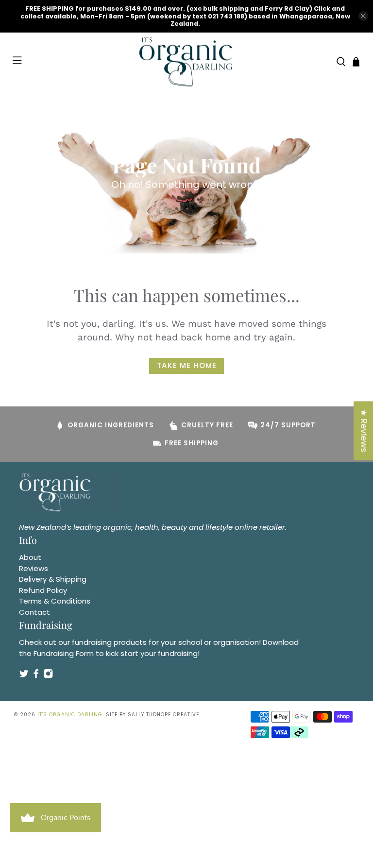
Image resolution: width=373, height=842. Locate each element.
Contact (34, 612)
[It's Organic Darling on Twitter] (24, 676)
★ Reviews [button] (364, 430)
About (30, 557)
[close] (363, 16)
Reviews (33, 568)
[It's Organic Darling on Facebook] (36, 676)
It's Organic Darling (69, 714)
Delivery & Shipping (52, 579)
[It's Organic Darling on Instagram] (48, 676)
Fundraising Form (64, 653)
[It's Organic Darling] (186, 62)
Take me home (187, 365)
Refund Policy (43, 590)
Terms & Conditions (54, 601)
